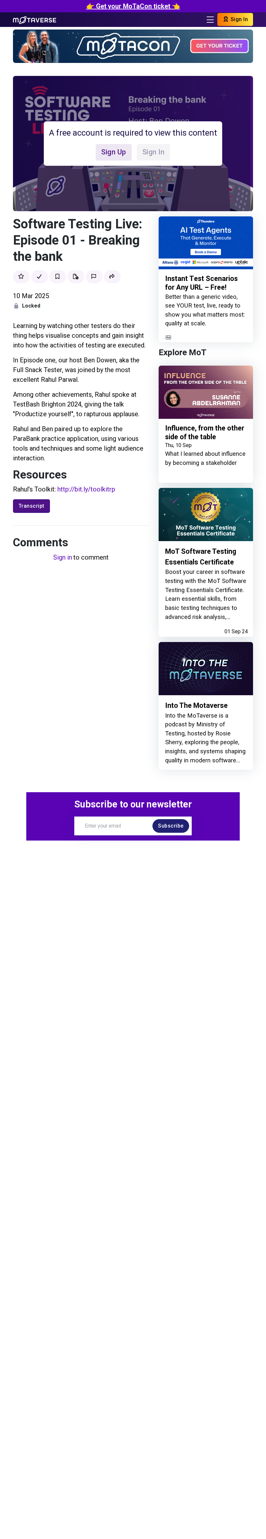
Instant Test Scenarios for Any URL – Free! (201, 283)
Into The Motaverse (196, 705)
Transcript (31, 506)
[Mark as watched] (39, 276)
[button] (112, 276)
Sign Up (113, 152)
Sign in (62, 557)
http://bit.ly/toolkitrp (86, 489)
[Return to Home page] (34, 19)
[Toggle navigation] (210, 19)
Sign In (238, 19)
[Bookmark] (57, 276)
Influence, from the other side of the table (204, 432)
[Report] (94, 276)
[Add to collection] (75, 276)
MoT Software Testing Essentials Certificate (200, 556)
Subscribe (171, 826)
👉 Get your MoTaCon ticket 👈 (133, 6)
